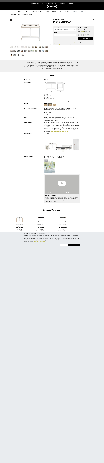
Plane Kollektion (48, 136)
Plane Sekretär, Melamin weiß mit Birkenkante (19, 226)
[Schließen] (102, 1)
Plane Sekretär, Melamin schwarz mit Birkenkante (41, 226)
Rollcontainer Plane (49, 154)
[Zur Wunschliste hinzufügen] (93, 19)
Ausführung (56, 27)
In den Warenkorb (86, 38)
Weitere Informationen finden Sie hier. (59, 131)
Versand (82, 31)
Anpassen (64, 245)
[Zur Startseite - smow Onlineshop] (52, 6)
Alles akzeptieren (74, 245)
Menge (55, 32)
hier (72, 200)
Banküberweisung (70, 42)
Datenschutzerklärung (39, 241)
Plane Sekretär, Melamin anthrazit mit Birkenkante (63, 226)
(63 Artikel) (27, 14)
